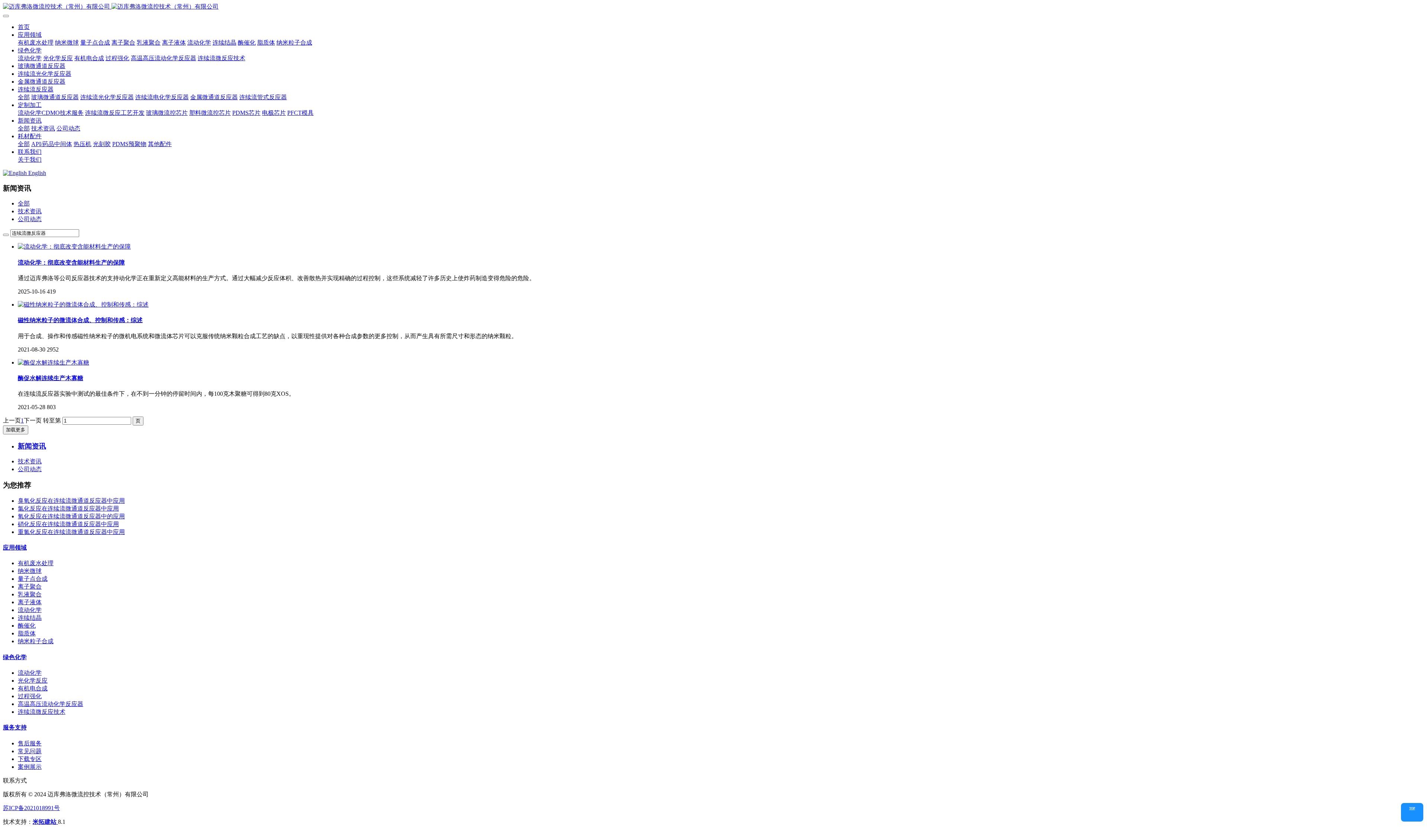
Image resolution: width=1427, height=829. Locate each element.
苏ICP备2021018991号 (31, 808)
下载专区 (30, 759)
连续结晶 (30, 618)
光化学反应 (33, 680)
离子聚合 (30, 586)
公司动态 (30, 219)
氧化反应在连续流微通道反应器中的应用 (71, 516)
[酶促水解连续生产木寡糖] (53, 362)
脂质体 (27, 633)
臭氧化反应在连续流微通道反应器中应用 (71, 501)
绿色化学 (15, 657)
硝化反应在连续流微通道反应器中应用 (68, 524)
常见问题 (30, 751)
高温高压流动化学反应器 (50, 704)
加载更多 (15, 430)
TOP (1412, 808)
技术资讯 (30, 211)
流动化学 (30, 610)
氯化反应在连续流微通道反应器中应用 (68, 508)
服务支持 (15, 727)
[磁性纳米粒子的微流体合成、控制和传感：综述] (83, 304)
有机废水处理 (36, 563)
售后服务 (30, 743)
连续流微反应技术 (41, 712)
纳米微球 (30, 571)
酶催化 (27, 625)
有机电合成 (33, 688)
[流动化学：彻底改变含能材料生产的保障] (74, 246)
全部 (24, 97)
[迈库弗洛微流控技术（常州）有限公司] (713, 7)
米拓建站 (45, 822)
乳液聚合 (30, 594)
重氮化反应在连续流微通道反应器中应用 (71, 532)
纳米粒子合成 (36, 641)
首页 (24, 27)
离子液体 (30, 602)
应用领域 (15, 547)
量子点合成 (33, 579)
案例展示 (30, 767)
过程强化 (30, 696)
